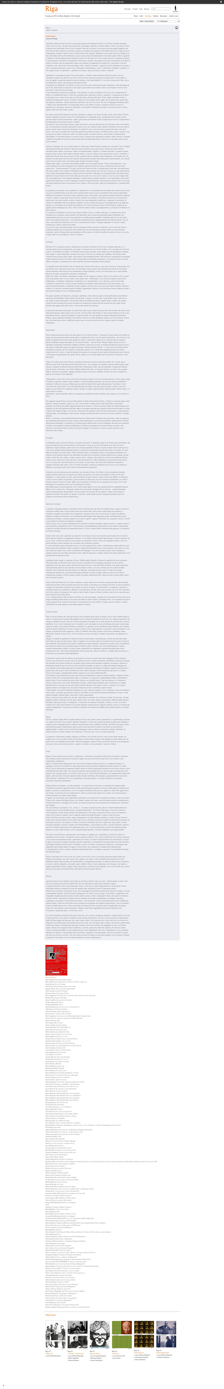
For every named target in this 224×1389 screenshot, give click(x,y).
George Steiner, (58, 1148)
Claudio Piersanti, (58, 1057)
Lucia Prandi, (61, 1089)
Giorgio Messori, (61, 1039)
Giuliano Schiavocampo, (58, 1041)
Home (136, 16)
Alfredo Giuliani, (61, 1257)
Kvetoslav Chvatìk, (59, 1195)
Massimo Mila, (61, 1150)
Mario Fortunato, (53, 1020)
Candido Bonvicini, (62, 1180)
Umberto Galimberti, (61, 1152)
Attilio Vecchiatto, (59, 1227)
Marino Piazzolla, (61, 1177)
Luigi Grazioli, (58, 1050)
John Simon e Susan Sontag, (61, 986)
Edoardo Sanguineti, (61, 1293)
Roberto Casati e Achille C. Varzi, (63, 1268)
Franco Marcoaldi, (60, 1186)
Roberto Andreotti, (68, 1307)
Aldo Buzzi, (56, 1009)
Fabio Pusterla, (60, 1164)
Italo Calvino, (60, 1248)
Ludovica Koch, (61, 1298)
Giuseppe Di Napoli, (63, 1255)
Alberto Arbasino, (57, 1173)
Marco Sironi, (58, 1014)
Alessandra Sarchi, (70, 1218)
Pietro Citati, (62, 1284)
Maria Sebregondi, (65, 1082)
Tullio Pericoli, (62, 1114)
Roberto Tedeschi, (54, 1171)
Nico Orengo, (54, 1023)
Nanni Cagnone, (56, 1048)
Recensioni (163, 16)
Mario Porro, (56, 1030)
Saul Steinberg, (63, 1007)
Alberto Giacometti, (69, 1130)
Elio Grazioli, (62, 1075)
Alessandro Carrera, (62, 1086)
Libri (141, 16)
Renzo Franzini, (53, 1064)
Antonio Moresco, (55, 1118)
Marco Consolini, (71, 1252)
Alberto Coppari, (58, 1077)
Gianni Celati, (64, 1018)
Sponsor (146, 9)
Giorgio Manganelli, (54, 1002)
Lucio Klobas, (54, 1054)
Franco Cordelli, (59, 1000)
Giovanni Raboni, (57, 1282)
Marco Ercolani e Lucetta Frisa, (61, 1116)
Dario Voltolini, (55, 1139)
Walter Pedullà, (65, 1264)
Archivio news (173, 16)
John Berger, (53, 1127)
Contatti (135, 9)
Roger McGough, (54, 1184)
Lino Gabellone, (63, 1123)
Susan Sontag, (56, 984)
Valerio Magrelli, (58, 1027)
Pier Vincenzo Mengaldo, (65, 1291)
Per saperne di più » (117, 2)
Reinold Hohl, (83, 1125)
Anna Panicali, (59, 1111)
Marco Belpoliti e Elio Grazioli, (63, 1093)
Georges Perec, (62, 1191)
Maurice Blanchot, (54, 1109)
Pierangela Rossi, (57, 1102)
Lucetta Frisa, (55, 1105)
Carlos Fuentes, (61, 1198)
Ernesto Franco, (56, 1080)
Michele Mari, (56, 998)
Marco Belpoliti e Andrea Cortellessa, (76, 1223)
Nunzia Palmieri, (72, 1266)
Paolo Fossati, (55, 1166)
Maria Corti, (60, 1286)
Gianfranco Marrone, (66, 1241)
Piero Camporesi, (71, 995)
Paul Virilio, (57, 1155)
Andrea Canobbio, (58, 1011)
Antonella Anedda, (53, 1136)
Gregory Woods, (60, 989)
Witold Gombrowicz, (70, 1189)
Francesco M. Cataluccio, (58, 1175)
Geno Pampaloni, (56, 1302)
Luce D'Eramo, (55, 1145)
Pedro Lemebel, (57, 991)
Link (140, 9)
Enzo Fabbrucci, (56, 1070)
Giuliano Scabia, (57, 993)
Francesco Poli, (66, 1261)
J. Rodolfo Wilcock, (59, 1275)
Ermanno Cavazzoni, (59, 1207)
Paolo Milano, (62, 1271)
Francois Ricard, (59, 1200)
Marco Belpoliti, (58, 979)
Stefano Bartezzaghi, (61, 1221)
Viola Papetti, (59, 1300)
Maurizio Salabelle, (55, 1068)
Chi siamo (127, 9)
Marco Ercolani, (58, 1032)
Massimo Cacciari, (58, 1168)
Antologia (148, 16)
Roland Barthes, (57, 1209)
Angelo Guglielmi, (65, 1236)
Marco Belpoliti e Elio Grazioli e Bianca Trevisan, (78, 1232)
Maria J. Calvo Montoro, (65, 1273)
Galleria (155, 16)
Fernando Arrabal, (65, 1193)
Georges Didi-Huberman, (61, 1202)
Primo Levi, (60, 1141)
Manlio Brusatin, (56, 1182)
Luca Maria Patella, (58, 1107)
